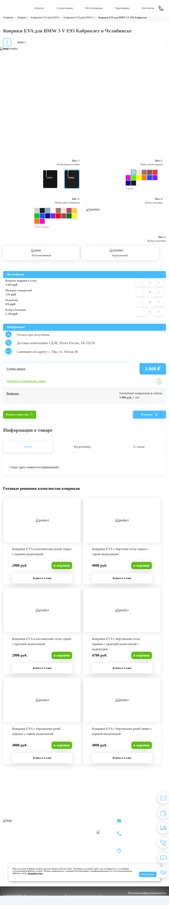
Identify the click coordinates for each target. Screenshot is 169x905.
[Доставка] (163, 828)
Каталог (39, 8)
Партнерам (122, 8)
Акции (89, 820)
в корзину (62, 565)
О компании (65, 8)
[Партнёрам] (163, 872)
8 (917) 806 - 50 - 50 (139, 831)
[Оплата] (163, 813)
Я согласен (147, 874)
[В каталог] (163, 857)
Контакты (148, 8)
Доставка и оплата (68, 826)
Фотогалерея (94, 8)
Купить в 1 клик (42, 578)
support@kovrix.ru (138, 821)
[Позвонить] (163, 842)
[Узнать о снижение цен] (163, 798)
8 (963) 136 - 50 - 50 (139, 836)
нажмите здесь (35, 873)
